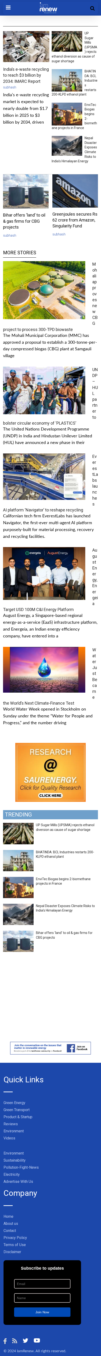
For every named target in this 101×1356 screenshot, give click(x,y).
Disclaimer (12, 1252)
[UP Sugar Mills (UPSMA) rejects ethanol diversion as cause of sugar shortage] (18, 825)
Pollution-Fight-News (21, 1167)
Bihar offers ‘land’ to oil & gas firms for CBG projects (24, 221)
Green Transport (17, 1110)
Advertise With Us (18, 1181)
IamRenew (25, 1351)
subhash (9, 87)
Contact (10, 1230)
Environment (14, 1131)
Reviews (11, 1124)
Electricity (12, 1174)
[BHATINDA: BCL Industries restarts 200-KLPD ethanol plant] (18, 852)
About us (11, 1223)
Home (8, 1216)
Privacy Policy (15, 1237)
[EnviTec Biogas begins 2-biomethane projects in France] (18, 879)
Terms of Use (15, 1245)
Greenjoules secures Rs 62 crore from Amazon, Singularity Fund (74, 220)
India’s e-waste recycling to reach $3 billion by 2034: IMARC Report (26, 75)
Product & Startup (18, 1117)
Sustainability (15, 1160)
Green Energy (14, 1103)
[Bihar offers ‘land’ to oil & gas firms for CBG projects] (18, 933)
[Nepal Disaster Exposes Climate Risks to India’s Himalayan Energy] (18, 906)
